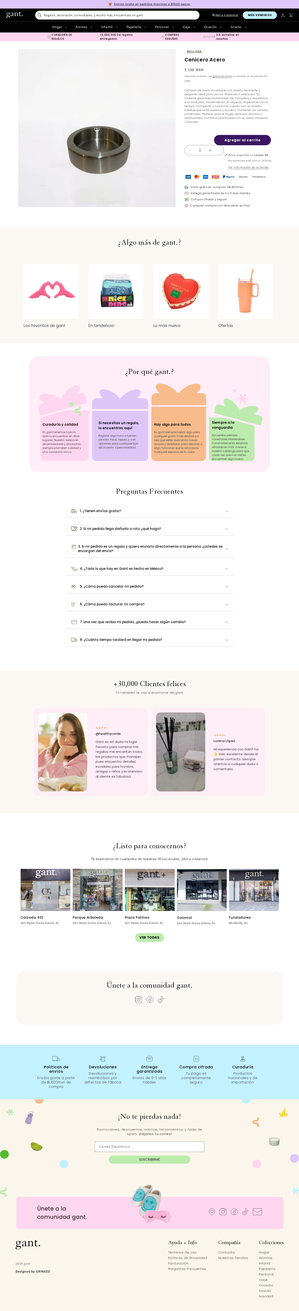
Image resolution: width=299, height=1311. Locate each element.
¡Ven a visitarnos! (227, 15)
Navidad (266, 1296)
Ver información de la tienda (248, 167)
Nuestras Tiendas (233, 1257)
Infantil (107, 27)
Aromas (82, 27)
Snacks (236, 27)
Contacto (226, 1252)
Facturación (178, 1263)
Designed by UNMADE (33, 1271)
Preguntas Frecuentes (187, 1268)
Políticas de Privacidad (187, 1257)
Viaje (187, 27)
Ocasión (211, 27)
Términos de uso (182, 1252)
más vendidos (260, 15)
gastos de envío (222, 76)
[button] (117, 15)
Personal (162, 27)
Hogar (57, 27)
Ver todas (149, 937)
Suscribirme (149, 1159)
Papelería (134, 27)
